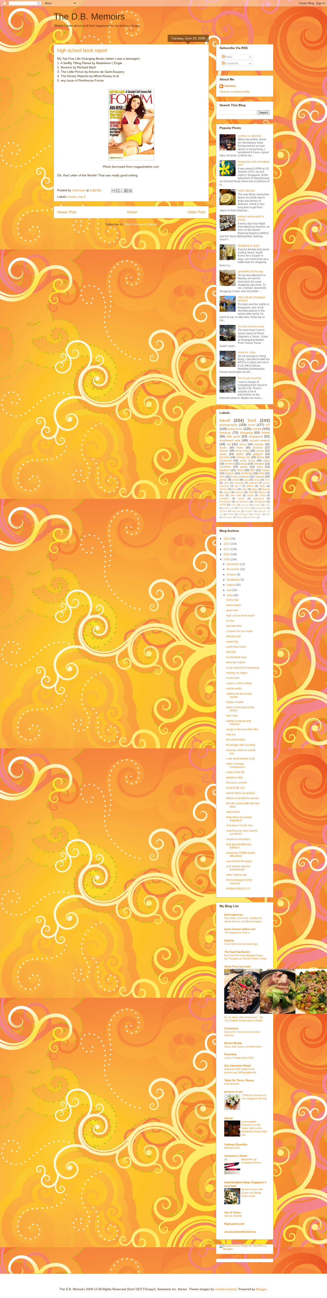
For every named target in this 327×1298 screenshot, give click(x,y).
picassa (223, 511)
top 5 (82, 196)
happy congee (235, 702)
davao (244, 466)
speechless (233, 811)
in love (230, 620)
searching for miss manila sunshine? (241, 832)
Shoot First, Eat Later (237, 966)
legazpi (266, 489)
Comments (231, 63)
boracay (225, 432)
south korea (247, 460)
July (229, 590)
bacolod (224, 457)
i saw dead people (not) (240, 758)
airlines (250, 486)
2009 (227, 559)
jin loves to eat (233, 1091)
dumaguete (260, 501)
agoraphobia (234, 625)
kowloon (225, 470)
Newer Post (67, 212)
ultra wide (235, 495)
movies (229, 463)
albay (262, 486)
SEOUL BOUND (233, 1215)
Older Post (196, 212)
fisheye (262, 492)
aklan (234, 505)
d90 (252, 470)
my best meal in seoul (251, 326)
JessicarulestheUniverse (240, 1231)
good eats (232, 610)
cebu (226, 483)
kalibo (239, 454)
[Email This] (113, 190)
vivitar (250, 495)
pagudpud (258, 498)
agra (246, 479)
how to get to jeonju (249, 378)
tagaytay (236, 511)
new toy (231, 734)
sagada (259, 476)
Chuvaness (231, 1028)
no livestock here (236, 657)
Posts (228, 57)
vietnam (239, 492)
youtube (259, 444)
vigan (266, 460)
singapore (256, 436)
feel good (233, 436)
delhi (250, 492)
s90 (268, 514)
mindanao (226, 460)
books (72, 196)
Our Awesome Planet (237, 1065)
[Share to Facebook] (126, 190)
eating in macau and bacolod (238, 722)
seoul (235, 479)
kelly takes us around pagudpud (239, 819)
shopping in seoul (248, 245)
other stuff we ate (236, 874)
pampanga (260, 508)
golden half (228, 508)
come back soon (236, 646)
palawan (253, 483)
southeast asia (230, 440)
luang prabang (240, 476)
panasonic (235, 429)
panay (260, 450)
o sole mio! (232, 678)
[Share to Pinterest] (130, 190)
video (239, 447)
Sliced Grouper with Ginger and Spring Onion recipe (251, 1192)
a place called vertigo (239, 683)
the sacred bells (235, 739)
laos (222, 476)
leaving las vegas (236, 672)
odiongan (244, 514)
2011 (227, 549)
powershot (225, 501)
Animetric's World (235, 1155)
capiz (244, 489)
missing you (233, 636)
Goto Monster (231, 1083)
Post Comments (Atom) (141, 224)
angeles (249, 511)
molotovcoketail (226, 1289)
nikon (240, 470)
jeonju (223, 479)
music (223, 454)
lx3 (268, 425)
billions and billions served (242, 798)
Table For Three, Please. (239, 1080)
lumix (251, 425)
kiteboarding (245, 508)
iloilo (261, 473)
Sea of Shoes (232, 1212)
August (231, 584)
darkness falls (234, 777)
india (260, 466)
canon (241, 498)
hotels (265, 432)
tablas (239, 517)
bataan (257, 505)
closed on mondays (238, 839)
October (232, 574)
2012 (227, 543)
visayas (229, 473)
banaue (224, 489)
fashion (224, 450)
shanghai (227, 517)
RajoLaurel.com (234, 1223)
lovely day (232, 599)
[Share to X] (122, 190)
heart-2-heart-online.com (240, 929)
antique (245, 505)
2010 (227, 554)
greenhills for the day (250, 271)
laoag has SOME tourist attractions (240, 854)
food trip (231, 651)
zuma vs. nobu (246, 352)
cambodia (247, 473)
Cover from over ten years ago (241, 944)
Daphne (229, 940)
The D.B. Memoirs (89, 16)
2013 (227, 538)
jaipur (255, 489)
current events (259, 440)
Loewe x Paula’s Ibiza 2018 (239, 1057)
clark (267, 505)
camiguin (224, 498)
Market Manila (233, 1043)
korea (260, 457)
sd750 (223, 504)
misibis (231, 514)
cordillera (225, 466)
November (233, 569)
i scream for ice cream (239, 631)
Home (132, 212)
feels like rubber (236, 662)
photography (228, 425)
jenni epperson (233, 914)
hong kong (242, 450)
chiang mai (243, 457)
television (251, 517)
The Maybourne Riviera (237, 932)
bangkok (259, 463)
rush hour (232, 715)
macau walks (234, 688)
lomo (267, 479)
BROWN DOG (232, 1148)
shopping (246, 432)
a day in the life (235, 772)
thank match (233, 605)
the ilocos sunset (236, 782)
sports (227, 492)
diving (257, 479)
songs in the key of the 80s (242, 729)
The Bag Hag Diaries (237, 951)
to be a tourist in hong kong (242, 667)
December (233, 564)
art (229, 444)
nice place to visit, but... (240, 825)
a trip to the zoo (235, 787)
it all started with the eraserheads (238, 868)
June (230, 595)
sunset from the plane (239, 861)
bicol (234, 489)
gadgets (258, 454)
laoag (243, 463)
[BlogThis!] (117, 190)
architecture (242, 501)
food (252, 420)
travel (225, 420)
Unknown (230, 86)
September (234, 579)
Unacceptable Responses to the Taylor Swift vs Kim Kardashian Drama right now (254, 1128)
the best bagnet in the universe (239, 881)
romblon (257, 514)
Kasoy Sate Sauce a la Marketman (243, 1046)
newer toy (232, 641)
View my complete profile (235, 91)
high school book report (240, 615)
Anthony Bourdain (235, 1144)
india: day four (246, 190)
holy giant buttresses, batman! (239, 846)
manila (256, 429)
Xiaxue (228, 1118)
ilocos (242, 444)
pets (222, 495)
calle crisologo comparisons (235, 765)
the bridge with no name (240, 745)
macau (266, 470)
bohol (262, 495)
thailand (257, 447)
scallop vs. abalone (249, 135)
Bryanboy (230, 1054)
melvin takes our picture (240, 793)
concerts (239, 483)
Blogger (261, 1289)
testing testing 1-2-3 (238, 888)
